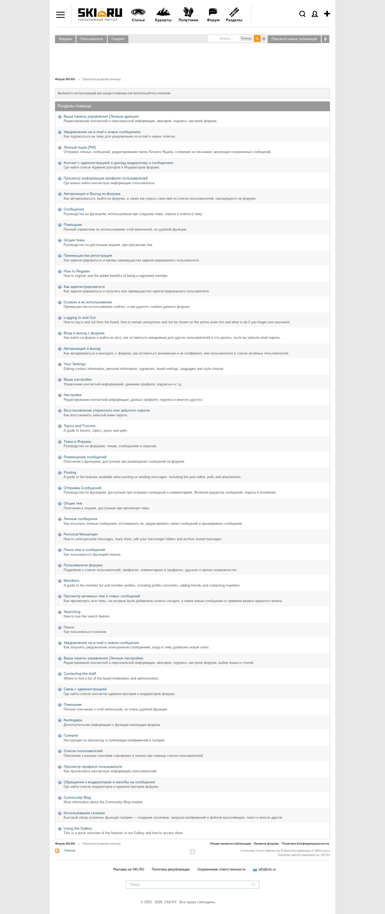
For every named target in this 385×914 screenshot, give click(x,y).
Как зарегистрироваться (84, 286)
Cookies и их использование (88, 302)
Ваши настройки (78, 379)
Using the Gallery (78, 828)
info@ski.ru (267, 869)
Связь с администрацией (85, 689)
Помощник (73, 224)
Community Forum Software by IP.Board (266, 850)
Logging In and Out (80, 317)
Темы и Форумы (77, 441)
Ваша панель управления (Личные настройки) (103, 658)
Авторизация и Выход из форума (92, 193)
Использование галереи (84, 813)
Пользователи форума (83, 565)
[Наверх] (192, 852)
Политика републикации (171, 869)
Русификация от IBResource (311, 850)
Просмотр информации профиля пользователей (106, 178)
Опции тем (73, 503)
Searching (72, 612)
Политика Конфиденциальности (305, 843)
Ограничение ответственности (221, 869)
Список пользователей (83, 751)
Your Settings (75, 364)
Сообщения (74, 209)
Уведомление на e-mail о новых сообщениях (102, 132)
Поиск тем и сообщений (84, 550)
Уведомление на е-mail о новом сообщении (101, 643)
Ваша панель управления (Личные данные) (101, 116)
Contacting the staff (80, 673)
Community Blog (77, 797)
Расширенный (264, 38)
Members (71, 580)
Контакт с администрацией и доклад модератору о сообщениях (118, 163)
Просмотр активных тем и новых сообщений (102, 596)
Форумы (65, 39)
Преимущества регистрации (88, 255)
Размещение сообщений (85, 457)
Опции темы (74, 240)
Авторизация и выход (82, 348)
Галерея (118, 39)
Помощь (69, 850)
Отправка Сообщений (82, 488)
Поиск (69, 627)
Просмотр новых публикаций (294, 39)
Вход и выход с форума (84, 333)
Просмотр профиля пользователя (93, 766)
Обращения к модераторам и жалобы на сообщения (109, 782)
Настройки (73, 395)
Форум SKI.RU (65, 843)
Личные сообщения (80, 519)
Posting (70, 472)
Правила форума (266, 843)
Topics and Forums (79, 426)
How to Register (77, 271)
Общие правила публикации (230, 843)
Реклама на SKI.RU (128, 869)
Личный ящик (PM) (80, 147)
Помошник (73, 704)
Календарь (73, 720)
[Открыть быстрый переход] (325, 39)
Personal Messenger (81, 534)
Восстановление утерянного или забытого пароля (107, 410)
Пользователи (91, 39)
